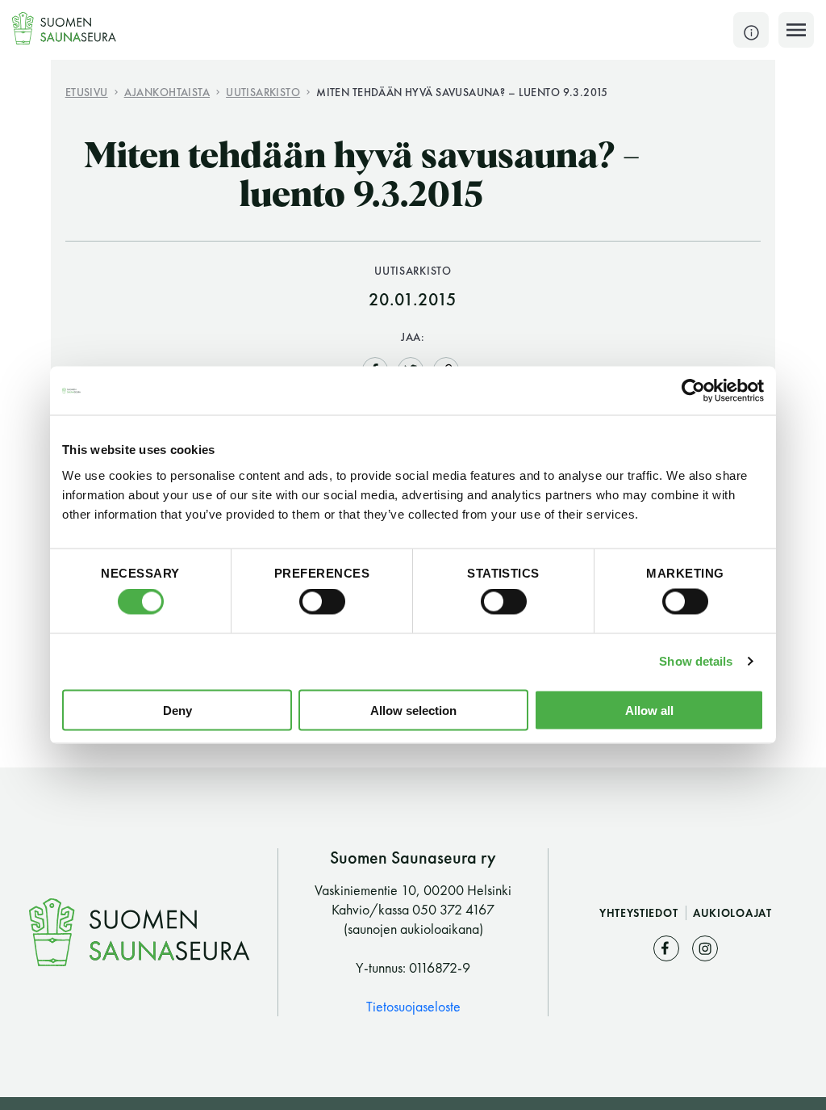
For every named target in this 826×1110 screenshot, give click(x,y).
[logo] (64, 28)
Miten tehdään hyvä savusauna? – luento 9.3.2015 (462, 92)
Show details (695, 661)
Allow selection (413, 710)
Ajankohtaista (167, 92)
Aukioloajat (732, 913)
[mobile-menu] (796, 30)
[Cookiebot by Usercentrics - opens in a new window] (693, 391)
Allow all (649, 710)
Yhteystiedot (640, 913)
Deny (177, 710)
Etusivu (86, 92)
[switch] (322, 602)
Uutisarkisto (263, 92)
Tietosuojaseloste (413, 1006)
